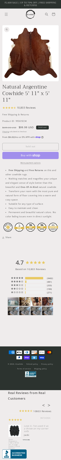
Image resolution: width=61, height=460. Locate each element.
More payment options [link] (30, 163)
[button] (6, 14)
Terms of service (24, 369)
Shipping (5, 132)
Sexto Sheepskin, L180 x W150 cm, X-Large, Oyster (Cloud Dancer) (14, 444)
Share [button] (8, 237)
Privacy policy (47, 364)
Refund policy (32, 364)
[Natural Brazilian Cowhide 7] (47, 301)
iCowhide (19, 364)
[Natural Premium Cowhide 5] (24, 301)
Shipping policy (40, 369)
